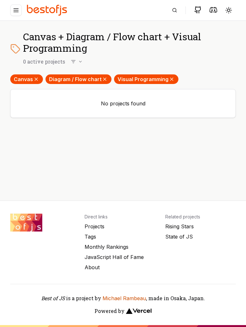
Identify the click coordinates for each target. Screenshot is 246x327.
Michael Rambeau (124, 298)
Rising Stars (179, 226)
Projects (94, 226)
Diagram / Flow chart (75, 79)
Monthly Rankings (106, 247)
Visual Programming (143, 79)
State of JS (179, 236)
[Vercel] (139, 311)
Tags (90, 236)
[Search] (174, 10)
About (92, 267)
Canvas (23, 79)
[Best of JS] (48, 10)
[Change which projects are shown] (77, 62)
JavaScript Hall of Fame (114, 257)
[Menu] (16, 10)
